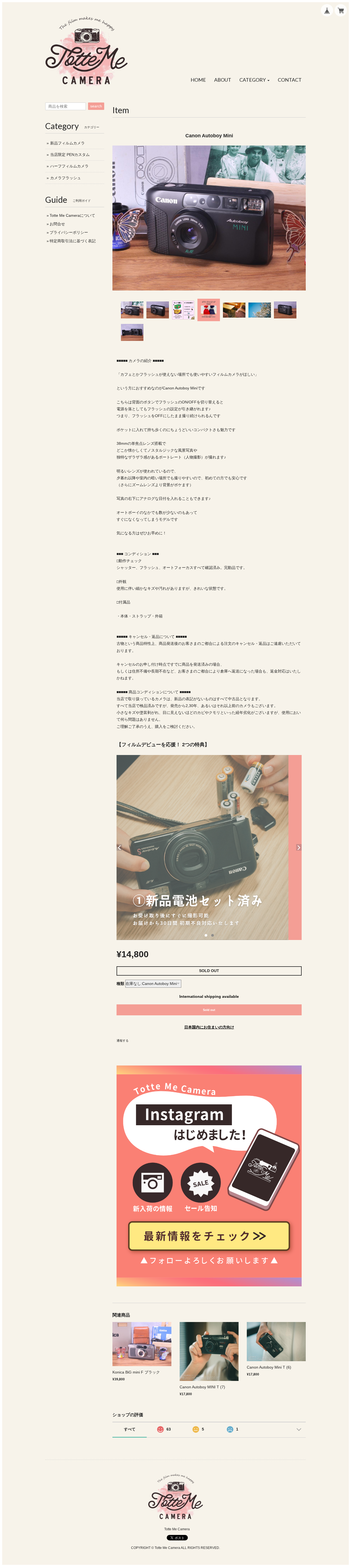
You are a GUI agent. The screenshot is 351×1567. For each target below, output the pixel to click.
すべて (129, 1429)
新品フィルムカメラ (67, 143)
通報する (123, 1040)
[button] (254, 80)
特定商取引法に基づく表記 (73, 241)
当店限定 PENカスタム (70, 154)
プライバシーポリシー (69, 232)
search (96, 106)
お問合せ (57, 224)
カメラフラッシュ (65, 178)
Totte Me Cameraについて (72, 215)
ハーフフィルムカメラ (69, 166)
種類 (120, 983)
